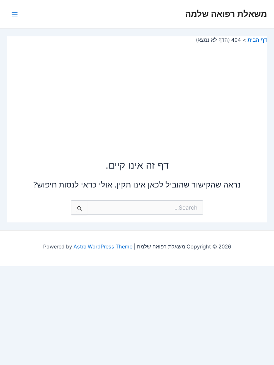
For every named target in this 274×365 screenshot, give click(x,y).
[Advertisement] (137, 97)
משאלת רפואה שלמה (226, 14)
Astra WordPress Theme (102, 246)
